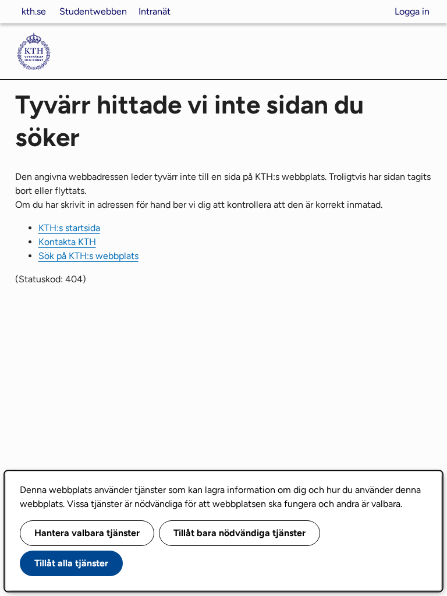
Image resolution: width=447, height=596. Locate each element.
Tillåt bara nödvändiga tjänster (239, 532)
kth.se (34, 11)
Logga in (412, 11)
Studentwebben (93, 11)
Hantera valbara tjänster (87, 532)
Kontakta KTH (67, 241)
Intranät (155, 11)
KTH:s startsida (69, 227)
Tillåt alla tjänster (71, 563)
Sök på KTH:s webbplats (88, 255)
